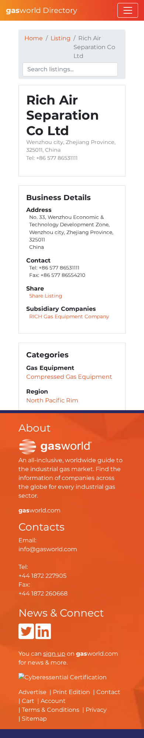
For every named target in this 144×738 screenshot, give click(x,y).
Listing (61, 38)
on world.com (80, 653)
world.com (39, 510)
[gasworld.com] (55, 446)
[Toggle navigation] (127, 10)
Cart (28, 700)
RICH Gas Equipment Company (69, 316)
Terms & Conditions (50, 709)
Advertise (32, 692)
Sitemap (34, 718)
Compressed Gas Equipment (69, 376)
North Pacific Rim (52, 400)
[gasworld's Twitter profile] (26, 635)
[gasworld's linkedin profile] (43, 635)
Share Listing (45, 296)
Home (33, 38)
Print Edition (71, 692)
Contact (108, 692)
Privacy (96, 709)
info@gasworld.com (47, 549)
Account (53, 700)
